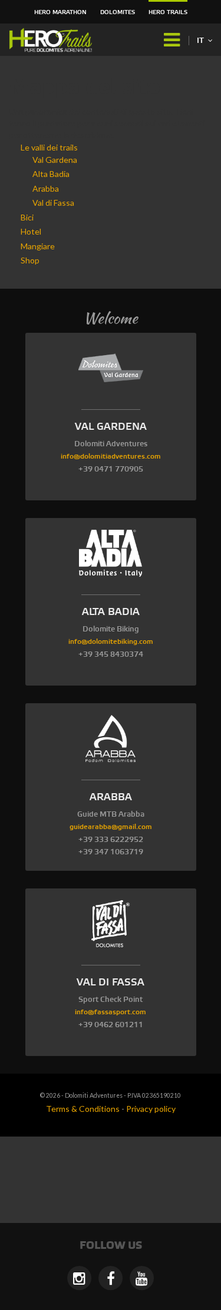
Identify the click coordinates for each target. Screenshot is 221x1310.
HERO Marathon (60, 12)
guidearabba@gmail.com (111, 827)
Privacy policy (151, 1109)
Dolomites (117, 12)
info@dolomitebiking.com (110, 641)
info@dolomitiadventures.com (111, 456)
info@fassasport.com (110, 1012)
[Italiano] (53, 40)
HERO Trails (168, 12)
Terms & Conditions (83, 1109)
